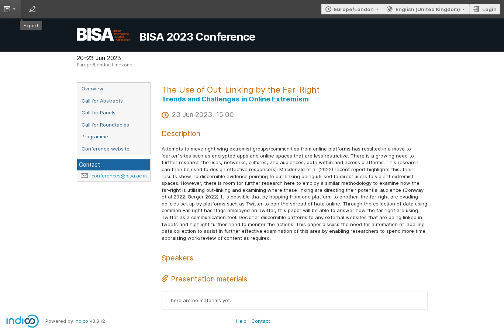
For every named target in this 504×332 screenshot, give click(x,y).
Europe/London (354, 9)
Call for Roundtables (105, 125)
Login (489, 9)
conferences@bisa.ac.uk (120, 176)
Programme (95, 136)
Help (241, 321)
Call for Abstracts (102, 101)
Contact (260, 321)
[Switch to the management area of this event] (32, 9)
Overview (92, 88)
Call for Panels (98, 112)
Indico (81, 321)
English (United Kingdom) (428, 9)
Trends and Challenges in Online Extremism (235, 99)
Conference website (106, 149)
